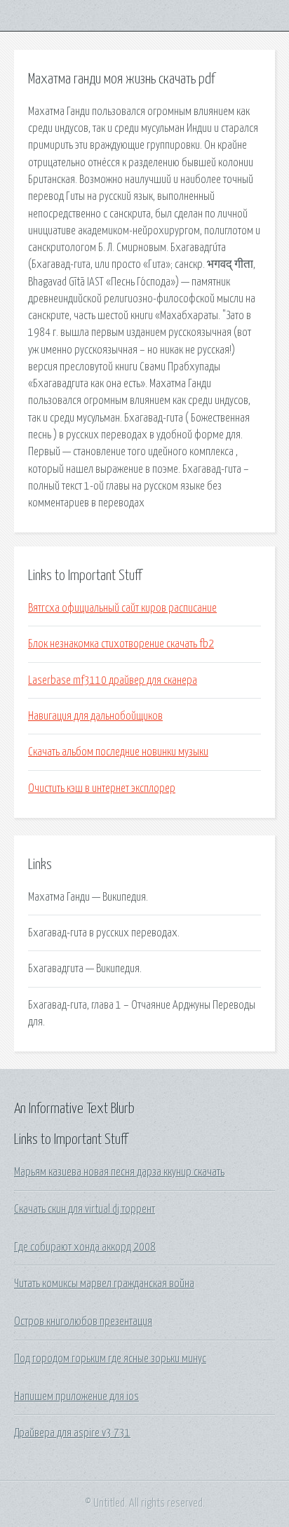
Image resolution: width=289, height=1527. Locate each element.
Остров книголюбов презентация (83, 1321)
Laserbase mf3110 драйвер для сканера (112, 680)
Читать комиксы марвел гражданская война (104, 1283)
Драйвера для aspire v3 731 (72, 1433)
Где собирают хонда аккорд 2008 (85, 1247)
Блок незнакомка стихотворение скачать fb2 (121, 644)
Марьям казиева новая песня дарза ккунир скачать (119, 1172)
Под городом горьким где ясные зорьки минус (110, 1358)
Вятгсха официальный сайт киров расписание (122, 608)
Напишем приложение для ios (76, 1396)
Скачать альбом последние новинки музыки (118, 752)
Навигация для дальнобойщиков (95, 716)
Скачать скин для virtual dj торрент (84, 1209)
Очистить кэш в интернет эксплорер (101, 788)
